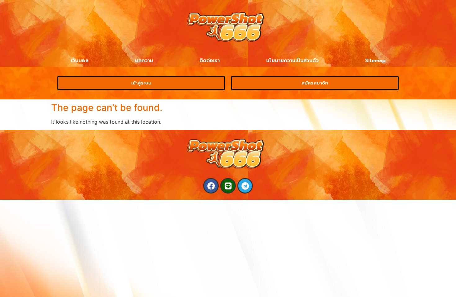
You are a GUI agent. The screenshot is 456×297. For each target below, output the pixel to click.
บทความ (144, 60)
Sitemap (375, 60)
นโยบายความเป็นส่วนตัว (292, 60)
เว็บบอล (79, 60)
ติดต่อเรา (209, 60)
